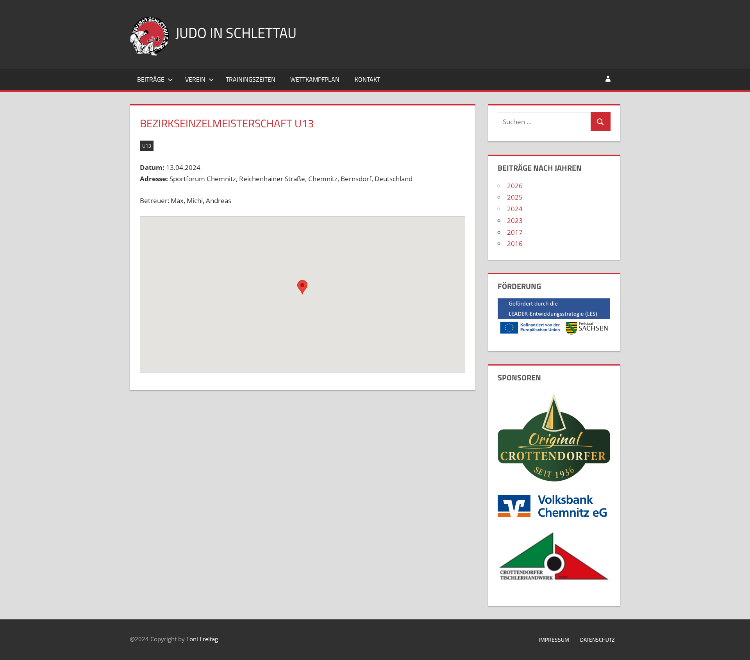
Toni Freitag (202, 639)
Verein (195, 79)
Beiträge (150, 79)
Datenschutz (597, 639)
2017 (515, 232)
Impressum (554, 639)
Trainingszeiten (250, 79)
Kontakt (367, 79)
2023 (515, 220)
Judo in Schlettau (235, 32)
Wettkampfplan (314, 79)
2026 (515, 185)
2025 (515, 197)
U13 (146, 146)
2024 (515, 208)
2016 (515, 243)
